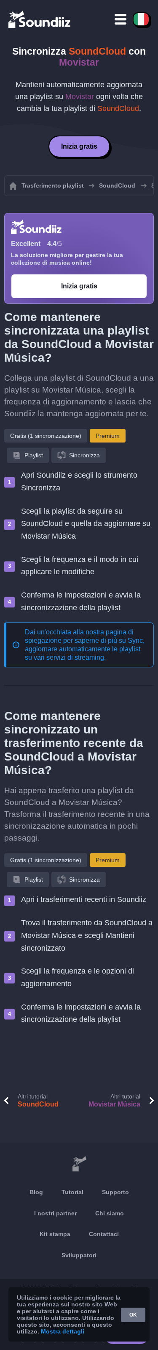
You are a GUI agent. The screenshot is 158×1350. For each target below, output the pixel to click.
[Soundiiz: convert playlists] (79, 1164)
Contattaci (104, 1234)
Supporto (115, 1192)
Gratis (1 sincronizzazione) (45, 435)
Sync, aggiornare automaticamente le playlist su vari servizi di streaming (85, 649)
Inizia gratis (79, 146)
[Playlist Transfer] (40, 19)
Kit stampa (55, 1234)
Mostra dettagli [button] (62, 1331)
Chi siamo (109, 1213)
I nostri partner (55, 1213)
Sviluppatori (79, 1255)
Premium (108, 435)
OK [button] (133, 1315)
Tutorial (72, 1192)
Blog (36, 1192)
